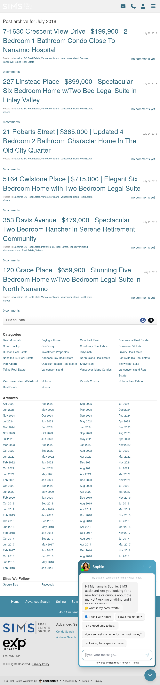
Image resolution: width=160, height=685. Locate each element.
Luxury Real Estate (130, 352)
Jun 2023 (47, 439)
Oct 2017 (8, 538)
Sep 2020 (47, 486)
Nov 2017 (125, 533)
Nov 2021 (125, 462)
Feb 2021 (9, 480)
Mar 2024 (9, 427)
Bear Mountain (12, 340)
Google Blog (10, 584)
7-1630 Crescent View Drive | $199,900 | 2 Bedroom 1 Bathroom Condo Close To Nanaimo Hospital (65, 40)
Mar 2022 (125, 456)
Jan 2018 (47, 533)
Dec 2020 (86, 480)
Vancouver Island (50, 58)
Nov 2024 (9, 415)
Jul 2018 (124, 521)
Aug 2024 (125, 415)
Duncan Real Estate (15, 352)
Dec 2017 (86, 533)
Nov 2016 (125, 550)
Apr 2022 (85, 456)
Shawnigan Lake (129, 364)
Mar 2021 (125, 474)
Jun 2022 (8, 456)
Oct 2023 (47, 433)
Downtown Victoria (130, 346)
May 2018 (48, 527)
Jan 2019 (47, 515)
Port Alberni (10, 364)
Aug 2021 (86, 468)
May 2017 (48, 544)
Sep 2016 (47, 556)
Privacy (98, 681)
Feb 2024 (47, 427)
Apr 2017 (85, 544)
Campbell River (89, 340)
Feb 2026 (47, 404)
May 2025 (48, 409)
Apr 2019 (85, 509)
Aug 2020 (86, 486)
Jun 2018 (8, 527)
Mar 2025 (86, 409)
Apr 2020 (85, 492)
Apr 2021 (85, 474)
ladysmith (86, 352)
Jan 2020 (47, 497)
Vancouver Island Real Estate (18, 61)
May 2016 (48, 562)
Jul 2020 (124, 486)
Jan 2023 (86, 445)
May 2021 (48, 474)
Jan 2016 (47, 568)
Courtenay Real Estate (94, 346)
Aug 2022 (86, 450)
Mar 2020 (125, 492)
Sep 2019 (47, 503)
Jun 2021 (8, 474)
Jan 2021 (47, 480)
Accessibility (70, 681)
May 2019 (48, 509)
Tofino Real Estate (14, 369)
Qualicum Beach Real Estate (59, 364)
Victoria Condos (90, 381)
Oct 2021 (8, 468)
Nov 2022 (125, 445)
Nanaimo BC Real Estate (26, 58)
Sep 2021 (47, 468)
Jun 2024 (47, 421)
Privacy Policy (40, 664)
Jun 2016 (8, 562)
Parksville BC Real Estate (54, 246)
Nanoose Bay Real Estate (57, 358)
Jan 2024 (86, 427)
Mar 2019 (125, 509)
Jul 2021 (124, 468)
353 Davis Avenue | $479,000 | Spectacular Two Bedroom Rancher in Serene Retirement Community (69, 229)
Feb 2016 (9, 568)
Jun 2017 (8, 544)
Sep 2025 (86, 404)
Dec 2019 (86, 497)
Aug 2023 (125, 433)
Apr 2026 (8, 404)
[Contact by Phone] (133, 6)
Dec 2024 (125, 409)
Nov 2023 (9, 433)
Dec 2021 (86, 462)
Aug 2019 (86, 503)
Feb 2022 (9, 462)
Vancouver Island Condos (74, 58)
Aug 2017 (86, 538)
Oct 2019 (8, 503)
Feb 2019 (9, 515)
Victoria (46, 381)
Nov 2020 (125, 480)
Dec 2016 (86, 550)
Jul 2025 (124, 404)
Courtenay (48, 346)
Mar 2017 (125, 544)
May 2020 (48, 492)
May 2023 (86, 439)
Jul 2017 (124, 538)
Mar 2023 (9, 445)
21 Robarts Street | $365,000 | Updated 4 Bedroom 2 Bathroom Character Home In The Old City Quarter (69, 140)
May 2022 (48, 456)
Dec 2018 (86, 515)
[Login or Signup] (143, 6)
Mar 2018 (125, 527)
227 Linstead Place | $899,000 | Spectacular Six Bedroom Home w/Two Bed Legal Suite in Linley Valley (70, 90)
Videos (6, 112)
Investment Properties (55, 352)
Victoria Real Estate (131, 381)
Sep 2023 (86, 433)
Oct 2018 (8, 521)
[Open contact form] (123, 6)
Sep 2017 (47, 538)
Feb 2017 (9, 550)
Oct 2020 (8, 486)
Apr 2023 (124, 439)
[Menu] (153, 6)
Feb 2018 (9, 533)
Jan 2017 (47, 550)
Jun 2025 (8, 409)
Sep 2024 (86, 415)
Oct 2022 (8, 450)
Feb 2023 (47, 445)
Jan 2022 (47, 462)
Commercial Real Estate (133, 340)
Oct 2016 (8, 556)
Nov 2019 (125, 497)
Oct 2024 (47, 415)
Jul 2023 (8, 439)
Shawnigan (87, 364)
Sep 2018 (47, 521)
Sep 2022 (47, 450)
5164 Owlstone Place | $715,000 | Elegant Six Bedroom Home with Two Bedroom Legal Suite (71, 183)
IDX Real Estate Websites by (21, 681)
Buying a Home (51, 340)
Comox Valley (11, 346)
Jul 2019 (124, 503)
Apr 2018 (85, 527)
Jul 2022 (124, 450)
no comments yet (143, 58)
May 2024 (86, 421)
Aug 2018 (86, 521)
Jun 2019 (8, 509)
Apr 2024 (124, 421)
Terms (85, 681)
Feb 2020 (9, 497)
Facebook (48, 584)
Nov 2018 (125, 515)
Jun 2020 (8, 492)
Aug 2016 (86, 556)
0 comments (11, 71)
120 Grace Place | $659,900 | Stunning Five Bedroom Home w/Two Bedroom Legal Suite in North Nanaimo (71, 279)
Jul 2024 (8, 421)
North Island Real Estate (95, 358)
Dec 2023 (125, 427)
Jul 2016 (124, 556)
